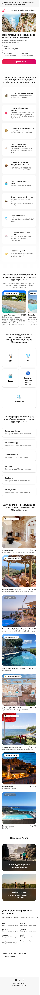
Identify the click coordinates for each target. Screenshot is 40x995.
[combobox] (19, 49)
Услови (24, 985)
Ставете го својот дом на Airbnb (23, 10)
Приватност (16, 985)
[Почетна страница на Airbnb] (3, 10)
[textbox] (11, 56)
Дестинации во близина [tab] (10, 917)
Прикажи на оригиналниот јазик (14, 4)
